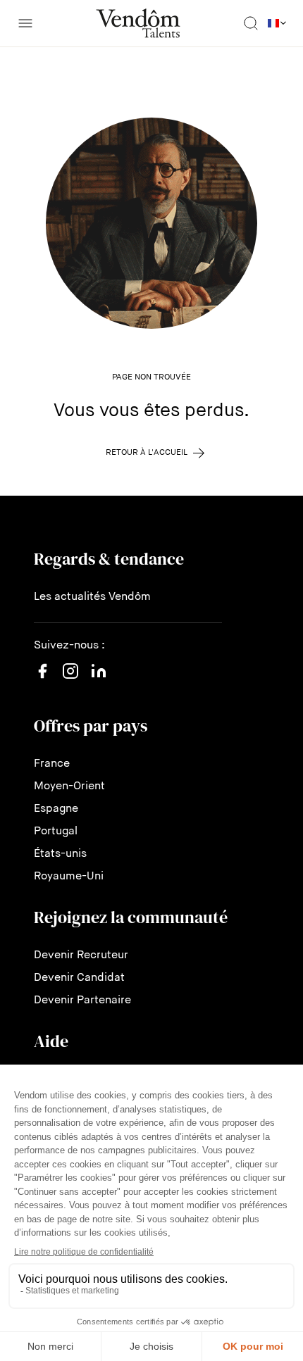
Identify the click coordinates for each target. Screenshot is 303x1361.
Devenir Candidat (79, 978)
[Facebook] (42, 679)
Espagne (56, 809)
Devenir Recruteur (81, 955)
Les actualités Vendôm (92, 597)
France (52, 764)
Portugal (56, 831)
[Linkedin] (98, 679)
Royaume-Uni (69, 876)
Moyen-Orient (69, 786)
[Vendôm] (138, 23)
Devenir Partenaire (82, 1000)
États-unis (60, 854)
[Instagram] (70, 685)
